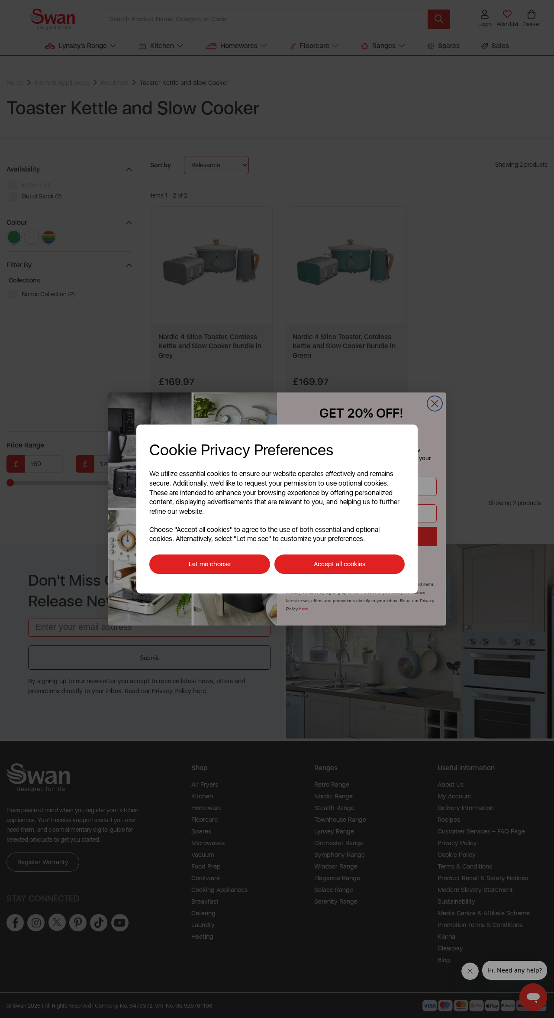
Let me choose (210, 564)
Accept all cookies (339, 564)
